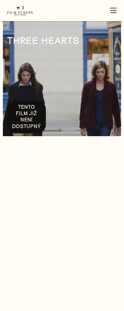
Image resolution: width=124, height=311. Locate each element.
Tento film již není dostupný (26, 116)
